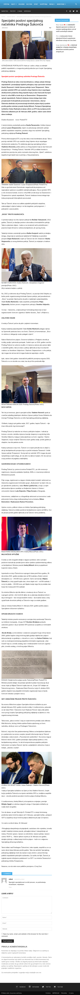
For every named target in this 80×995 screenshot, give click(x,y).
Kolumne (21, 4)
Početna (6, 4)
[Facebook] (66, 11)
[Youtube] (77, 11)
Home (3, 16)
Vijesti (13, 4)
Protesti (13, 11)
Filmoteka (64, 993)
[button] (76, 4)
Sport (36, 4)
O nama (20, 11)
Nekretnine (60, 4)
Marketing (4, 11)
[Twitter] (73, 11)
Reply (10, 887)
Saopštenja (43, 4)
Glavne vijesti (11, 16)
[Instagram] (70, 11)
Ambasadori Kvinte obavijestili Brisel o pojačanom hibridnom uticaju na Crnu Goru (66, 38)
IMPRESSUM (27, 11)
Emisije (51, 4)
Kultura (29, 4)
